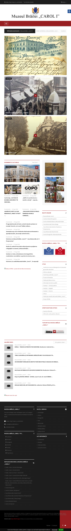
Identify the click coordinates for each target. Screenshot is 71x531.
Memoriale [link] (40, 423)
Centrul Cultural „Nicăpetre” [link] (12, 490)
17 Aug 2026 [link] (17, 244)
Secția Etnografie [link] (9, 487)
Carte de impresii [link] (9, 504)
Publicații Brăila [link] (42, 445)
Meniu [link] (63, 2)
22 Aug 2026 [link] (33, 195)
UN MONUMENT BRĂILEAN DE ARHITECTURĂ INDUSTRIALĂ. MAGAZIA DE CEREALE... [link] (37, 362)
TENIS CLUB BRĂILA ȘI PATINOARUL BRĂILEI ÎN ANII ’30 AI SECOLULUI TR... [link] (34, 355)
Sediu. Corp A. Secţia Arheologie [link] (13, 467)
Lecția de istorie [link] (42, 447)
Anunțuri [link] (40, 442)
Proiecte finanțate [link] (48, 277)
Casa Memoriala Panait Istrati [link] (50, 232)
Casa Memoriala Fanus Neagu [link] (50, 224)
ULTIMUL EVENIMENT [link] (11, 167)
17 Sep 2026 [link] (15, 195)
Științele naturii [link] (42, 426)
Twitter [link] (8, 447)
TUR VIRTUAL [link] (54, 331)
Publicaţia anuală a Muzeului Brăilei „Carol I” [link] (54, 296)
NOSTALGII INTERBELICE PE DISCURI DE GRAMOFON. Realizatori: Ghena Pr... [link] (35, 370)
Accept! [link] (61, 529)
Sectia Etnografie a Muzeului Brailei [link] (52, 234)
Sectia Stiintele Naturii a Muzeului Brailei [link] (53, 221)
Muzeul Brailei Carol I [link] (48, 216)
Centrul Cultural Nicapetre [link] (50, 219)
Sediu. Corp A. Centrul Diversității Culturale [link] (16, 475)
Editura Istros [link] (41, 431)
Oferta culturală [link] (47, 272)
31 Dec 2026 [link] (17, 176)
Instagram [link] (9, 442)
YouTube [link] (8, 78)
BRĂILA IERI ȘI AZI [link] (11, 153)
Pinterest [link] (9, 450)
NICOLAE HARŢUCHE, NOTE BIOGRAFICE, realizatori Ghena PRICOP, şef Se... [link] (35, 385)
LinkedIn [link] (8, 445)
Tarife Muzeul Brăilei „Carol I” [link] (50, 275)
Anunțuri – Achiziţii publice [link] (50, 285)
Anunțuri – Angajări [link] (48, 288)
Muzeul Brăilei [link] (9, 176)
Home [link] (48, 525)
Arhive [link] (45, 293)
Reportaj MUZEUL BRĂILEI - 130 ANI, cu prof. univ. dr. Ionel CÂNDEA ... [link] (33, 376)
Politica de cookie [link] (25, 519)
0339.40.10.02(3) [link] (10, 427)
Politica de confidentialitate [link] (36, 519)
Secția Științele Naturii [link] (11, 501)
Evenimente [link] (7, 195)
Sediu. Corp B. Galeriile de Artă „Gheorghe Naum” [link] (18, 478)
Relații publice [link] (41, 428)
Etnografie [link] (40, 418)
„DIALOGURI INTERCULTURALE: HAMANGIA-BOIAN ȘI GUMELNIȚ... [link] (31, 213)
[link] (35, 12)
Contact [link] (54, 525)
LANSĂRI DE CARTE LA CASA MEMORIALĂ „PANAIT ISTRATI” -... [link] (12, 213)
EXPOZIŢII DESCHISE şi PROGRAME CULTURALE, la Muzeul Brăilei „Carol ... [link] (36, 31)
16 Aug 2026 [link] (17, 259)
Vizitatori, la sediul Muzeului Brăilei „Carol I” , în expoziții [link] (22, 261)
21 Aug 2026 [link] (33, 209)
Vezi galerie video (60, 342)
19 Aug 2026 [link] (17, 222)
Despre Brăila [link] (46, 299)
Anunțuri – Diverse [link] (48, 291)
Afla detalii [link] (54, 529)
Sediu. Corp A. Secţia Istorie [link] (12, 470)
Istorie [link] (39, 415)
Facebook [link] (9, 437)
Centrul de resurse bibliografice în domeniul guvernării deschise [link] (54, 268)
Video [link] (29, 345)
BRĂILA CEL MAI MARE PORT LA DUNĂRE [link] (17, 113)
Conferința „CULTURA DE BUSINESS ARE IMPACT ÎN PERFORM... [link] (11, 200)
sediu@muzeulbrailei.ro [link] (12, 424)
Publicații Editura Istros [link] (49, 280)
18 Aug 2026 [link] (17, 229)
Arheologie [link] (41, 412)
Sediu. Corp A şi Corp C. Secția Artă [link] (14, 472)
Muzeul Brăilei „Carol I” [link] (20, 345)
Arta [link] (39, 420)
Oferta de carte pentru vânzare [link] (51, 314)
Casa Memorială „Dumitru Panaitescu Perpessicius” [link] (18, 496)
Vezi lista (35, 162)
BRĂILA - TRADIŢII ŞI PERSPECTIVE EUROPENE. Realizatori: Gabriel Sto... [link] (35, 347)
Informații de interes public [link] (50, 283)
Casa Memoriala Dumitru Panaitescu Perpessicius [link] (52, 228)
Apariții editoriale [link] (47, 311)
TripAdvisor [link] (10, 453)
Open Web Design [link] (15, 519)
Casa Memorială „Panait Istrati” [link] (13, 493)
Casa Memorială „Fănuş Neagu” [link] (13, 498)
